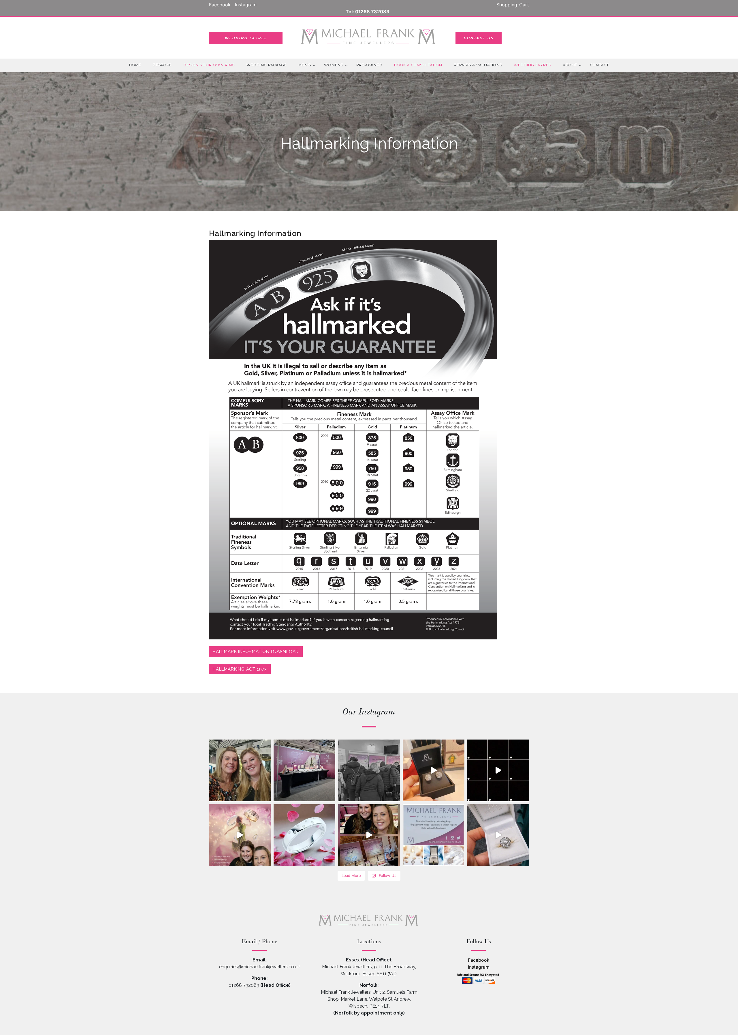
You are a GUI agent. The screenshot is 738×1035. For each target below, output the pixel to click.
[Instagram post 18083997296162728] (433, 835)
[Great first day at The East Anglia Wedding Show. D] (304, 770)
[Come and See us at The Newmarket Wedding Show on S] (240, 835)
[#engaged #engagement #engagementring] (498, 835)
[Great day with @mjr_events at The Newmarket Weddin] (369, 770)
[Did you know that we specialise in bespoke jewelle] (304, 835)
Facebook (479, 960)
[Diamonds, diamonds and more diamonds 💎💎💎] (433, 770)
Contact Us (479, 38)
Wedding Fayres (246, 38)
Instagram (479, 967)
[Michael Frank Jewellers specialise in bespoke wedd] (369, 835)
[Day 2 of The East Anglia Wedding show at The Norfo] (240, 770)
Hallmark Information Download (256, 651)
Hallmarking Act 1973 (240, 669)
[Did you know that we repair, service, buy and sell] (498, 770)
